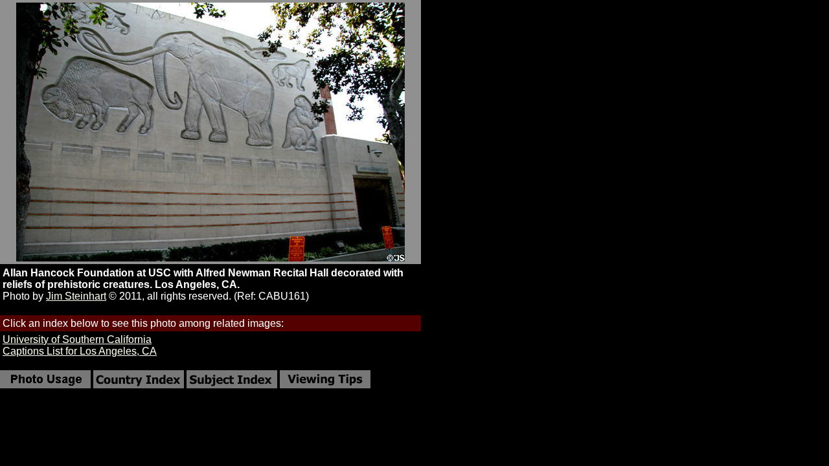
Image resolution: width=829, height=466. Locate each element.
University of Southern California (77, 339)
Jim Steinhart (76, 296)
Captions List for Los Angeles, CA (80, 351)
